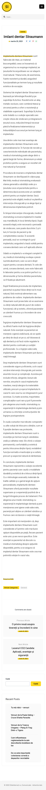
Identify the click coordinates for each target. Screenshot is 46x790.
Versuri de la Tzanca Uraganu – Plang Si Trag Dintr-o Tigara (21, 727)
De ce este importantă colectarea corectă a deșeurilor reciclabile (20, 755)
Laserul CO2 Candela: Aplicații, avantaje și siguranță (23, 652)
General (22, 32)
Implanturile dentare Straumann (18, 56)
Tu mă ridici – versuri (20, 707)
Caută (8, 679)
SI (6, 6)
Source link (8, 579)
